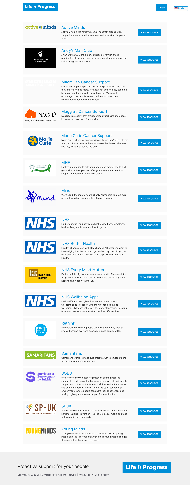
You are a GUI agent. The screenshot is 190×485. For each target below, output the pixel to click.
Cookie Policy (102, 475)
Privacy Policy (85, 475)
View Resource (149, 32)
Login (162, 7)
